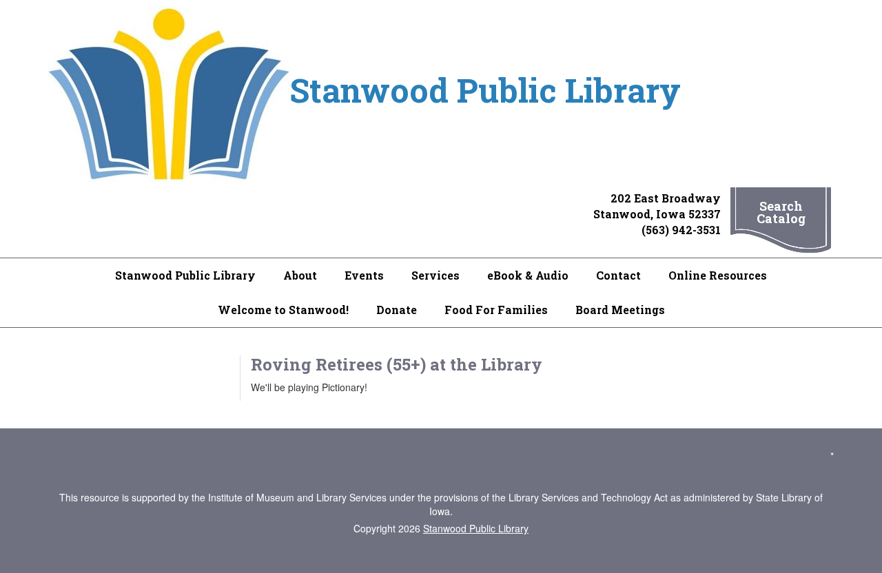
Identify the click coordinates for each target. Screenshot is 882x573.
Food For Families (496, 309)
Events (364, 275)
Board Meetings (620, 309)
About (300, 275)
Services (435, 275)
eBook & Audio (527, 275)
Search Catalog (781, 212)
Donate (396, 309)
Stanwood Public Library (185, 275)
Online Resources (717, 275)
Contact (618, 275)
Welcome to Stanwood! (283, 309)
